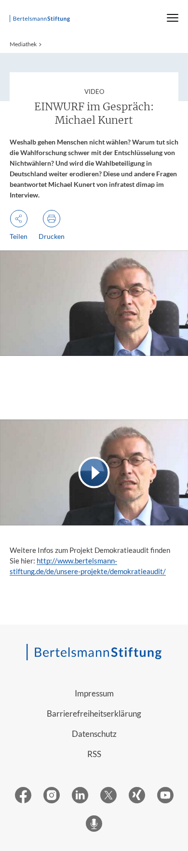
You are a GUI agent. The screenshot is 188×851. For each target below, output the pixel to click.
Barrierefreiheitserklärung (94, 713)
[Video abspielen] (94, 472)
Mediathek (23, 44)
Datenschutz (94, 734)
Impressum (94, 693)
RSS (94, 754)
